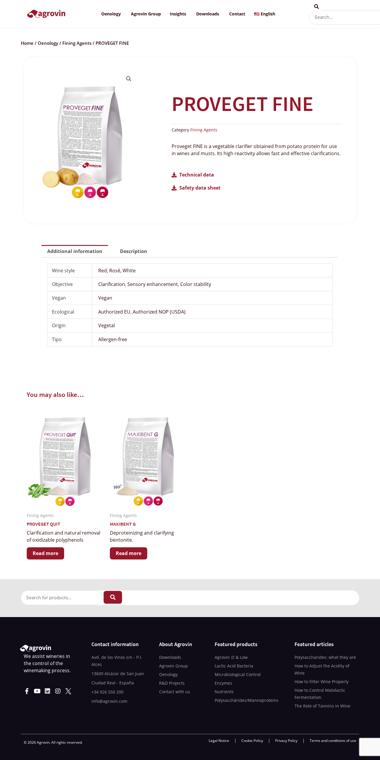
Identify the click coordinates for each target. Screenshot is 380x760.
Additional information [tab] (74, 251)
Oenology (48, 43)
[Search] (113, 597)
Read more (45, 553)
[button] (129, 79)
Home (27, 43)
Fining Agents (76, 43)
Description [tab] (133, 251)
